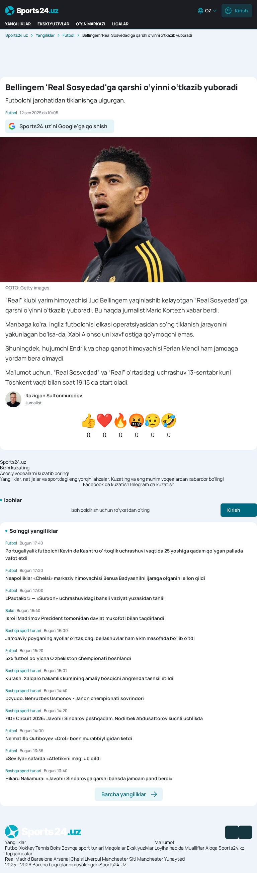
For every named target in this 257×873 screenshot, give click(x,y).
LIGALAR (120, 24)
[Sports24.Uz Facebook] (232, 832)
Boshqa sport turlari (83, 848)
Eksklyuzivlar (140, 848)
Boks (55, 848)
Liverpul (93, 859)
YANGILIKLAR (18, 24)
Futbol (68, 35)
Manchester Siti (119, 859)
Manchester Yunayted (161, 859)
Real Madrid (17, 859)
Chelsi (77, 859)
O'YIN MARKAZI (90, 24)
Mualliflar (194, 848)
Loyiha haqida (169, 848)
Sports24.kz (231, 848)
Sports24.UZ (113, 864)
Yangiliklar (45, 35)
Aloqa (211, 848)
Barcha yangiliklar (123, 794)
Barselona (42, 859)
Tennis (42, 848)
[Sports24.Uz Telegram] (245, 832)
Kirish (241, 10)
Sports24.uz (16, 35)
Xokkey (26, 848)
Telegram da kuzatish (151, 484)
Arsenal (62, 859)
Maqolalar (115, 848)
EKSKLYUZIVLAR (53, 24)
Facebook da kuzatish (106, 484)
